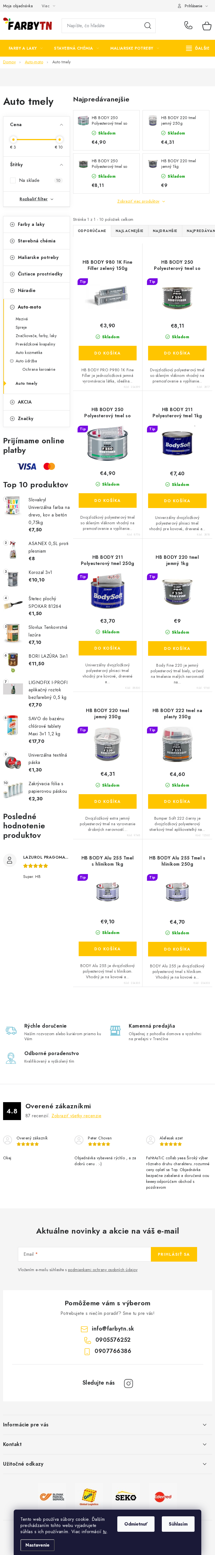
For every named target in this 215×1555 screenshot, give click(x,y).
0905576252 (189, 26)
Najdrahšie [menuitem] (165, 230)
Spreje (21, 327)
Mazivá (22, 319)
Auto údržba (26, 361)
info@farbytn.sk (113, 1329)
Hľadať (148, 25)
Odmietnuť (136, 1524)
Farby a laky (31, 224)
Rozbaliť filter (34, 199)
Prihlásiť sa (174, 1254)
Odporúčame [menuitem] (92, 230)
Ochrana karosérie (38, 369)
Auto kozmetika (29, 352)
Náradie (27, 290)
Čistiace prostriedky (40, 274)
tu (105, 1531)
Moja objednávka (18, 6)
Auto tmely (27, 383)
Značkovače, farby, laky (36, 336)
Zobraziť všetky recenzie (76, 1116)
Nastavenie (37, 1545)
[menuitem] (25, 48)
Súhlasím (178, 1524)
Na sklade (40, 180)
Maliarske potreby (38, 257)
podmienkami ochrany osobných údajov (103, 1270)
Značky (26, 418)
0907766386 (113, 1351)
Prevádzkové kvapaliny (35, 344)
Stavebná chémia (37, 241)
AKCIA (25, 402)
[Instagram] (128, 1383)
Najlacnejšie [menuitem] (130, 230)
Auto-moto (29, 307)
